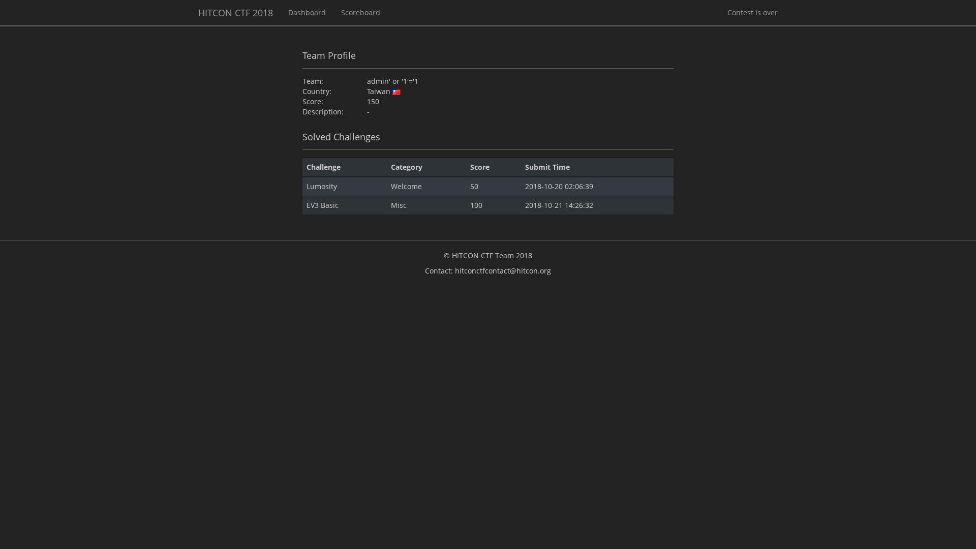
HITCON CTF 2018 (235, 13)
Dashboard (307, 12)
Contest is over (752, 12)
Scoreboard (360, 12)
